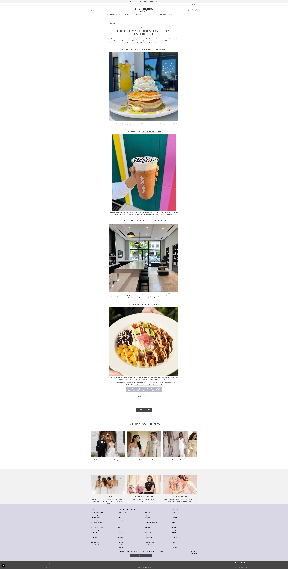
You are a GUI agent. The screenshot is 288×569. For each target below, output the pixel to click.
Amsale (119, 517)
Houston (174, 527)
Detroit (173, 525)
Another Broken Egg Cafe (150, 49)
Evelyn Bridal (121, 537)
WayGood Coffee (151, 131)
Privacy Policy (148, 540)
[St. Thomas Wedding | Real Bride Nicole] (144, 444)
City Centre (159, 221)
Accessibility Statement (150, 544)
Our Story (147, 512)
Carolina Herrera (122, 530)
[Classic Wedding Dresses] (180, 444)
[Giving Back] (108, 484)
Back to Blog (145, 409)
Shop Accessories (125, 14)
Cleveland (174, 517)
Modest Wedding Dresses (97, 527)
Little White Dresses (95, 517)
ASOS (119, 522)
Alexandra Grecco (122, 512)
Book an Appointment (167, 14)
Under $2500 (94, 532)
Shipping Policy (148, 535)
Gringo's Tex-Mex (150, 304)
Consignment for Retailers (151, 522)
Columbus (174, 520)
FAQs (146, 530)
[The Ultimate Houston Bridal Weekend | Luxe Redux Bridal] (144, 389)
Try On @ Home (140, 14)
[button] (3, 566)
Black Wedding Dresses (96, 520)
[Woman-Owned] (144, 484)
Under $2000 (94, 535)
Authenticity (148, 517)
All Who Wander (122, 515)
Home (111, 23)
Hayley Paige (121, 544)
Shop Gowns (111, 14)
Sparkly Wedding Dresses (97, 530)
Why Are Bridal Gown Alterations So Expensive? (108, 460)
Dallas (173, 522)
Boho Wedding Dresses (96, 515)
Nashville (174, 532)
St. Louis (174, 542)
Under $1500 (94, 537)
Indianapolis (175, 530)
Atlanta (173, 512)
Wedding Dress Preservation (97, 544)
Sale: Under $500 (95, 542)
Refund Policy (148, 532)
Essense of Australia (122, 535)
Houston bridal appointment (150, 40)
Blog (180, 14)
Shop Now (144, 563)
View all (144, 427)
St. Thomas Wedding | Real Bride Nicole (144, 460)
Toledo (173, 544)
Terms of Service (149, 537)
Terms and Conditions (144, 567)
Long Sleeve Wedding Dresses (98, 522)
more (190, 501)
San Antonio (175, 540)
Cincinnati (174, 515)
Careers (147, 520)
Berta (119, 527)
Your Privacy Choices (150, 542)
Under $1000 (94, 540)
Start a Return (148, 527)
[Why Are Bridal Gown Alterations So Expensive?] (108, 444)
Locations (152, 14)
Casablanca (120, 532)
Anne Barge (120, 520)
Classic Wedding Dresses (180, 460)
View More (120, 547)
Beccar (119, 525)
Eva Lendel (120, 540)
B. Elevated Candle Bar (148, 297)
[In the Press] (180, 484)
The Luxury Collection (96, 525)
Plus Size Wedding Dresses (97, 512)
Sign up (141, 555)
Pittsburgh (174, 537)
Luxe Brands (148, 525)
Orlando (174, 535)
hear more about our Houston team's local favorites (148, 384)
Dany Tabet (120, 542)
